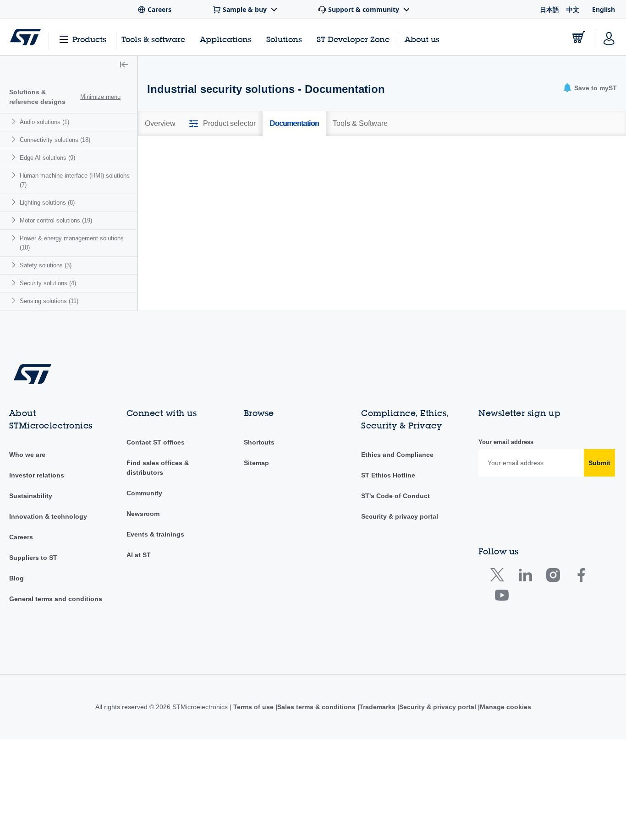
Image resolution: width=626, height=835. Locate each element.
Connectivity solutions (55, 139)
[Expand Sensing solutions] (15, 300)
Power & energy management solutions (72, 243)
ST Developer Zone (353, 39)
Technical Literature (194, 168)
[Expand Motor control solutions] (15, 220)
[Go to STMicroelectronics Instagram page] (553, 577)
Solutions (284, 39)
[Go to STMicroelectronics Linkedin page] (525, 577)
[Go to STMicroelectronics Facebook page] (580, 577)
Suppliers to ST (33, 557)
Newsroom (142, 513)
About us (422, 39)
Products (89, 39)
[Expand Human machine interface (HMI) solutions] (15, 175)
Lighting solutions (47, 202)
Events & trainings (155, 534)
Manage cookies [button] (508, 706)
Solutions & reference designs (37, 96)
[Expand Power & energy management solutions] (15, 238)
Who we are (27, 454)
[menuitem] (68, 122)
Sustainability (30, 495)
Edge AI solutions (47, 157)
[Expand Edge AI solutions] (15, 157)
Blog (16, 578)
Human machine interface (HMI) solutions (75, 180)
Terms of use (251, 706)
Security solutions (48, 283)
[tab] (160, 123)
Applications (226, 39)
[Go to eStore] (578, 37)
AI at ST (138, 554)
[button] (124, 65)
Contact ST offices (155, 442)
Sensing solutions (49, 301)
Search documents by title (193, 218)
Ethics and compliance (397, 454)
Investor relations (36, 475)
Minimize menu (100, 96)
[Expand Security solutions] (15, 283)
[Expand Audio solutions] (15, 121)
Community (144, 493)
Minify (210, 151)
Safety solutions (45, 265)
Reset (569, 239)
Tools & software (153, 39)
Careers (21, 537)
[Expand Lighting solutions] (15, 202)
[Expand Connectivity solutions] (15, 139)
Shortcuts (259, 442)
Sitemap (256, 462)
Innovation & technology (48, 516)
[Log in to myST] (609, 37)
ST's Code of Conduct (395, 495)
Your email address (505, 442)
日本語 (549, 9)
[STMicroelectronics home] (25, 37)
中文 (572, 9)
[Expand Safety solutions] (15, 265)
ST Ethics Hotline (388, 475)
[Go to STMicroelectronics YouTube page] (501, 597)
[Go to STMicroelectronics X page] (499, 577)
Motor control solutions (56, 220)
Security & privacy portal (399, 516)
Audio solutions (44, 122)
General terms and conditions (55, 598)
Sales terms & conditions (315, 706)
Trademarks (377, 706)
